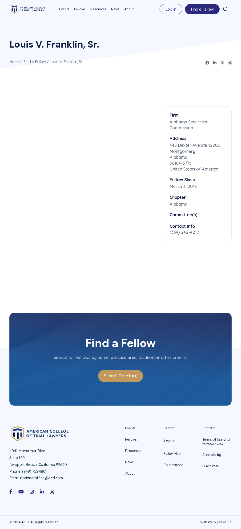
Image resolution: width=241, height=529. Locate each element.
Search (169, 428)
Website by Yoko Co (216, 522)
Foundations (173, 465)
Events (64, 9)
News (115, 9)
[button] (225, 9)
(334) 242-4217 (184, 232)
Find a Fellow (202, 9)
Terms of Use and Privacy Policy (216, 441)
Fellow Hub (172, 454)
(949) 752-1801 (34, 471)
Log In (170, 9)
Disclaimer (210, 466)
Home (14, 61)
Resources (98, 9)
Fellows (80, 9)
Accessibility (211, 455)
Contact (208, 428)
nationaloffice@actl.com (41, 478)
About (129, 9)
